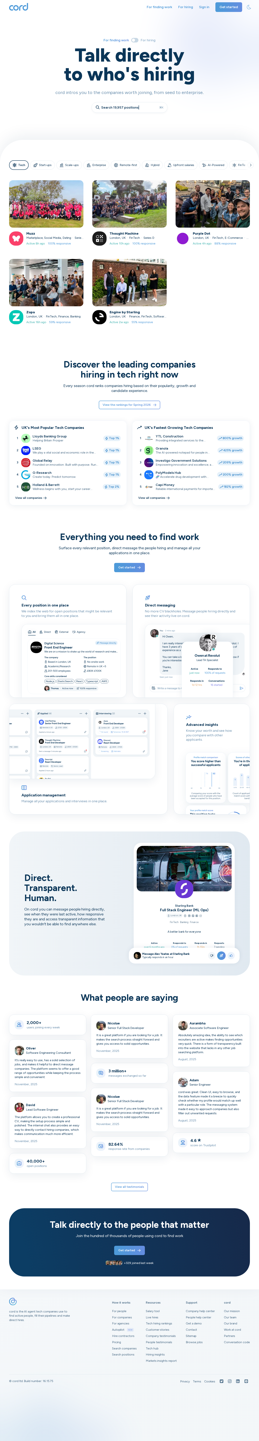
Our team (230, 1317)
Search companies (124, 1348)
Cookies (209, 1381)
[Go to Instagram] (200, 916)
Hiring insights (155, 1354)
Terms (197, 1381)
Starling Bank (184, 905)
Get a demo (194, 1323)
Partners (229, 1336)
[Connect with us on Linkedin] (238, 1381)
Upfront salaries (183, 165)
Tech (21, 165)
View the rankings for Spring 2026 (127, 405)
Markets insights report (161, 1361)
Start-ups (45, 165)
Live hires (152, 1317)
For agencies (120, 1323)
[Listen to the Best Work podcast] (246, 1381)
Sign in (204, 7)
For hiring (185, 7)
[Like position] (231, 955)
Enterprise (99, 165)
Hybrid (155, 165)
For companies (122, 1317)
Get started (229, 7)
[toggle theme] (249, 7)
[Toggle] (134, 40)
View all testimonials (129, 1187)
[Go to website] (185, 916)
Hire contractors (123, 1336)
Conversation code (237, 1342)
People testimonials (159, 1342)
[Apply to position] (221, 955)
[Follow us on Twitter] (221, 1381)
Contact (191, 1329)
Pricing (116, 1342)
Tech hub (152, 1348)
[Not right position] (211, 955)
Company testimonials (161, 1336)
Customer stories (157, 1329)
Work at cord (232, 1329)
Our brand (230, 1323)
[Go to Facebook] (197, 916)
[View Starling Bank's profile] (184, 889)
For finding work (159, 7)
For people (119, 1311)
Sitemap (191, 1336)
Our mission (232, 1311)
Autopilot (122, 1329)
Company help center (200, 1311)
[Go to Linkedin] (189, 916)
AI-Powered (216, 165)
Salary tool (153, 1311)
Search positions (123, 1354)
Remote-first (128, 165)
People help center (198, 1317)
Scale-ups (72, 165)
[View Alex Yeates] (137, 955)
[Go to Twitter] (193, 916)
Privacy (185, 1381)
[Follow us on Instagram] (229, 1381)
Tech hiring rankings (159, 1323)
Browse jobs (194, 1342)
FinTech (243, 165)
